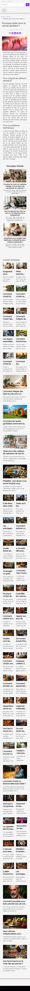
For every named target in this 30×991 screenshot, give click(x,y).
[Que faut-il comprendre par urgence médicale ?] (8, 798)
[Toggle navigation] (4, 10)
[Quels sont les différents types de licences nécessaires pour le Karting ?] (21, 497)
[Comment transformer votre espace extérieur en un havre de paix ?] (21, 333)
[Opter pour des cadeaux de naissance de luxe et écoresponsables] (15, 441)
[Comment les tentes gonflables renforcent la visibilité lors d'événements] (15, 412)
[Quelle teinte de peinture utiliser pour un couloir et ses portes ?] (8, 542)
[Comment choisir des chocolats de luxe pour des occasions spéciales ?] (8, 311)
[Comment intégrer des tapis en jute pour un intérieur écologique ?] (15, 382)
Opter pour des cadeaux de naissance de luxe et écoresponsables (13, 453)
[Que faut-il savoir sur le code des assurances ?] (15, 951)
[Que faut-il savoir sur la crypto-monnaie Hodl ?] (8, 723)
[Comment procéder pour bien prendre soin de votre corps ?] (15, 892)
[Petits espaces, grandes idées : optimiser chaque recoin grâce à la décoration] (21, 265)
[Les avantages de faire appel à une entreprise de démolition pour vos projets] (8, 520)
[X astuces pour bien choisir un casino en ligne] (8, 843)
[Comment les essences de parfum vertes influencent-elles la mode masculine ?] (21, 355)
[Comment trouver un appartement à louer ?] (9, 745)
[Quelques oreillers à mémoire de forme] (21, 655)
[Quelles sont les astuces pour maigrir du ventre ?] (8, 633)
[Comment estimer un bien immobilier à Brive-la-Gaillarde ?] (21, 520)
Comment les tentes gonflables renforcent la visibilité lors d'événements (15, 423)
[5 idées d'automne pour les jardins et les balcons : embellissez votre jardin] (8, 866)
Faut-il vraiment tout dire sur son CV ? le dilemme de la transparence (15, 213)
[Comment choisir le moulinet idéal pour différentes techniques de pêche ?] (8, 288)
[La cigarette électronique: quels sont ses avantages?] (9, 820)
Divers (8, 17)
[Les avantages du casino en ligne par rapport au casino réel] (21, 866)
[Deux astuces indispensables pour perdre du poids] (15, 922)
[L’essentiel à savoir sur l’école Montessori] (8, 700)
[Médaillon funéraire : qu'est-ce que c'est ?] (21, 843)
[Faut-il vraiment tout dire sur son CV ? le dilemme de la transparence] (15, 202)
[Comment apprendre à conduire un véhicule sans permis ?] (21, 678)
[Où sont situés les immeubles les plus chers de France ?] (21, 723)
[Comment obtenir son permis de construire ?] (8, 610)
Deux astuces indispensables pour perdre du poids (12, 933)
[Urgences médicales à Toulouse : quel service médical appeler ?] (21, 700)
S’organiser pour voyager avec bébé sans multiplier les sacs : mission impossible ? (15, 240)
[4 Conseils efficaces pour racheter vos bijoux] (21, 542)
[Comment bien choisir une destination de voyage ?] (21, 565)
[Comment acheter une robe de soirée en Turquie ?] (8, 678)
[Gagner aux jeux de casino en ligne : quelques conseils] (21, 610)
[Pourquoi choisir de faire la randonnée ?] (8, 588)
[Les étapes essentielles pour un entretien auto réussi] (8, 333)
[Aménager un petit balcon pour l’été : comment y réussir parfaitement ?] (8, 565)
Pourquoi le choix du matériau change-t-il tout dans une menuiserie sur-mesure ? (15, 186)
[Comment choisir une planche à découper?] (8, 655)
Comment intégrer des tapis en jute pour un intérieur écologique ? (13, 393)
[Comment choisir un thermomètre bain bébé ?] (15, 772)
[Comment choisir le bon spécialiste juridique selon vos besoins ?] (8, 355)
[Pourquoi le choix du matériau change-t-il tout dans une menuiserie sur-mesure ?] (15, 175)
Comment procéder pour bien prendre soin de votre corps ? (14, 903)
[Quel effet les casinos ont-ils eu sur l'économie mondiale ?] (21, 588)
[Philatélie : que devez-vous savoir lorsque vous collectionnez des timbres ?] (15, 471)
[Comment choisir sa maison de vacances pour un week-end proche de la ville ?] (21, 288)
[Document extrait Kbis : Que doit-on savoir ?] (21, 633)
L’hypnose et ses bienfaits (20, 806)
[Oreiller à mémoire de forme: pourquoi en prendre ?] (22, 745)
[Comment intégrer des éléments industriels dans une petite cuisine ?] (21, 311)
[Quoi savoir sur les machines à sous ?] (22, 820)
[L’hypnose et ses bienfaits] (21, 798)
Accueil (3, 17)
